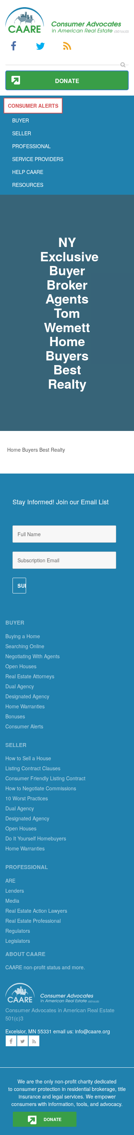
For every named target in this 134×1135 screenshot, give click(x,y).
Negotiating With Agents (32, 656)
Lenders (14, 890)
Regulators (17, 930)
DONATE (52, 1119)
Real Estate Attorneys (29, 676)
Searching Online (24, 646)
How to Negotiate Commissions (40, 788)
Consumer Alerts (24, 726)
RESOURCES (27, 184)
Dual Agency (19, 686)
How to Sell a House (28, 758)
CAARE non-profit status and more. (45, 967)
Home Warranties (25, 706)
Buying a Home (22, 636)
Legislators (17, 940)
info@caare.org (92, 1031)
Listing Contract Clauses (32, 768)
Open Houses (20, 666)
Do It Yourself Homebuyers (35, 838)
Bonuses (15, 716)
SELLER (21, 133)
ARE (10, 880)
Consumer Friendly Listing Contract (45, 778)
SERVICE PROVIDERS (37, 159)
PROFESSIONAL (31, 146)
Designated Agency (27, 696)
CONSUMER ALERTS (33, 105)
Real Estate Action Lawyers (36, 910)
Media (12, 900)
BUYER (20, 120)
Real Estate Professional (33, 920)
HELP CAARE (27, 171)
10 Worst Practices (26, 798)
